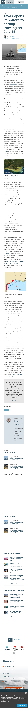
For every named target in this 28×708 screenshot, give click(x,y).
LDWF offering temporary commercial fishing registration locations (16, 596)
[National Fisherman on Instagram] (16, 639)
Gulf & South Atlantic (10, 38)
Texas (9, 100)
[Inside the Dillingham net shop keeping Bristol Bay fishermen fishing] (6, 466)
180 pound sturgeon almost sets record (15, 612)
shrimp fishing (14, 84)
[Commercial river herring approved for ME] (6, 602)
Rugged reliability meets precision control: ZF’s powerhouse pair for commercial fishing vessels (17, 577)
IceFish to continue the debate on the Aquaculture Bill (17, 571)
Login (20, 2)
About (6, 673)
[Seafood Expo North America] (22, 648)
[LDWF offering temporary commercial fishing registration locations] (6, 595)
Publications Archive (9, 666)
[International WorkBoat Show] (15, 648)
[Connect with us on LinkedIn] (15, 400)
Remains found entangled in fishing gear (17, 607)
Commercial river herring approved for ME (16, 601)
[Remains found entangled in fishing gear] (6, 607)
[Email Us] (12, 400)
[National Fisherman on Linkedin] (19, 639)
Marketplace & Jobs (9, 663)
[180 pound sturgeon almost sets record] (6, 612)
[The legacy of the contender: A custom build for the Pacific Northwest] (6, 564)
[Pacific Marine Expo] (7, 648)
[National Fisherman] (3, 2)
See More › (14, 583)
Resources (8, 661)
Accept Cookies (21, 705)
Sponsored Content (9, 669)
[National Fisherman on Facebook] (14, 639)
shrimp (5, 151)
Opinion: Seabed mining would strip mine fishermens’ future (16, 460)
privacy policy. (6, 701)
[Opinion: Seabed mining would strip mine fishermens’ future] (6, 458)
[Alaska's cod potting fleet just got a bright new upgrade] (6, 558)
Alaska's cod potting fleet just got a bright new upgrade (16, 559)
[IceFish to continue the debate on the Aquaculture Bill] (6, 570)
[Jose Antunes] (5, 36)
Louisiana (6, 253)
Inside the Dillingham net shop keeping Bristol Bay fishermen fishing (16, 467)
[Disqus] (14, 495)
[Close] (26, 693)
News (17, 38)
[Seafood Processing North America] (14, 654)
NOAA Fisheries (14, 263)
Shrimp (6, 410)
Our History (7, 676)
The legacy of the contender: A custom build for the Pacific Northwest (17, 565)
